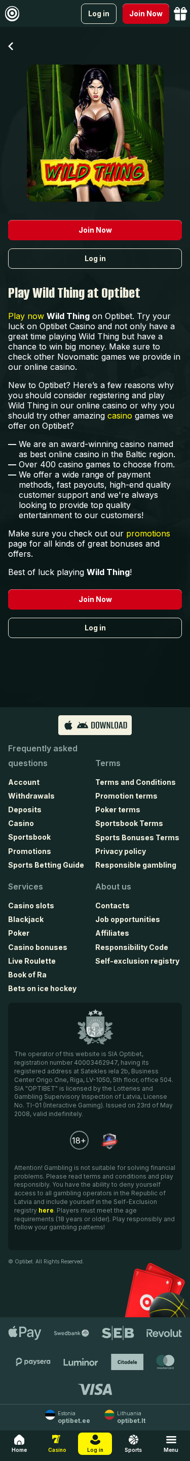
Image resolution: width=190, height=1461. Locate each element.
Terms (108, 763)
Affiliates (112, 933)
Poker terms (117, 809)
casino (119, 415)
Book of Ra (27, 974)
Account (24, 782)
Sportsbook (29, 837)
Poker (18, 933)
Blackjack (26, 919)
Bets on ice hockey (42, 988)
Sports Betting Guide (46, 865)
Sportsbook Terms (129, 823)
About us (113, 886)
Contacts (112, 905)
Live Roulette (32, 961)
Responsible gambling (135, 865)
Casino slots (31, 905)
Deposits (25, 809)
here (46, 1210)
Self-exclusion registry (137, 961)
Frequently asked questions (43, 755)
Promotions (29, 851)
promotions (148, 533)
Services (25, 886)
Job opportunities (127, 919)
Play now (26, 316)
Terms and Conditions (135, 782)
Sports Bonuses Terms (137, 837)
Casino (21, 823)
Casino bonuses (37, 947)
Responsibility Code (131, 947)
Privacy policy (120, 851)
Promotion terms (126, 795)
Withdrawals (31, 795)
